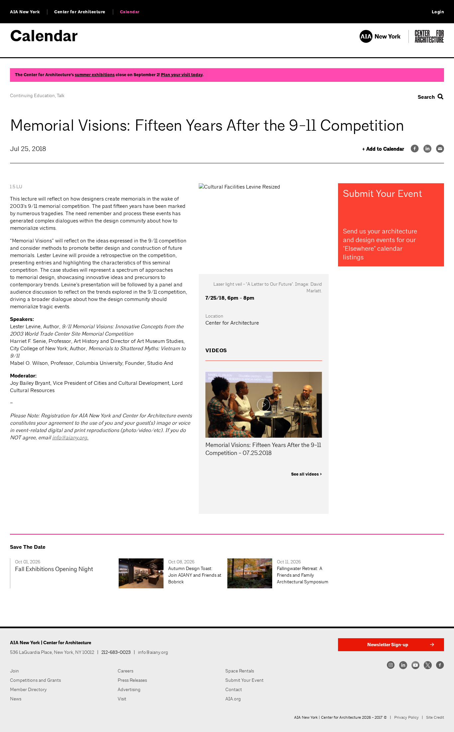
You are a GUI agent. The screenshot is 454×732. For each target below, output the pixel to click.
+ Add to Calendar (383, 149)
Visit (122, 699)
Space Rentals (239, 671)
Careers (125, 671)
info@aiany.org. (70, 437)
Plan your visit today (181, 75)
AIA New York (25, 12)
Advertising (129, 689)
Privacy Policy (406, 717)
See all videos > (306, 474)
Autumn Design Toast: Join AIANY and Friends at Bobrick (194, 575)
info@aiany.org (153, 652)
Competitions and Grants (35, 680)
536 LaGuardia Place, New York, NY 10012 (52, 652)
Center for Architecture (79, 12)
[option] (64, 573)
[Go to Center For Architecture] (429, 41)
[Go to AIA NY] (384, 41)
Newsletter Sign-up (387, 645)
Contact (233, 689)
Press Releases (132, 680)
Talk (60, 95)
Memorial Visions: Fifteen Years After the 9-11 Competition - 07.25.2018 (263, 449)
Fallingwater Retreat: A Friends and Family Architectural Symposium (302, 575)
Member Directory (28, 689)
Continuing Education (32, 95)
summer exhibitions (95, 75)
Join (14, 671)
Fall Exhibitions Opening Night (54, 569)
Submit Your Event (244, 680)
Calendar (130, 12)
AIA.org (233, 699)
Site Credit (435, 717)
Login (438, 12)
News (15, 699)
